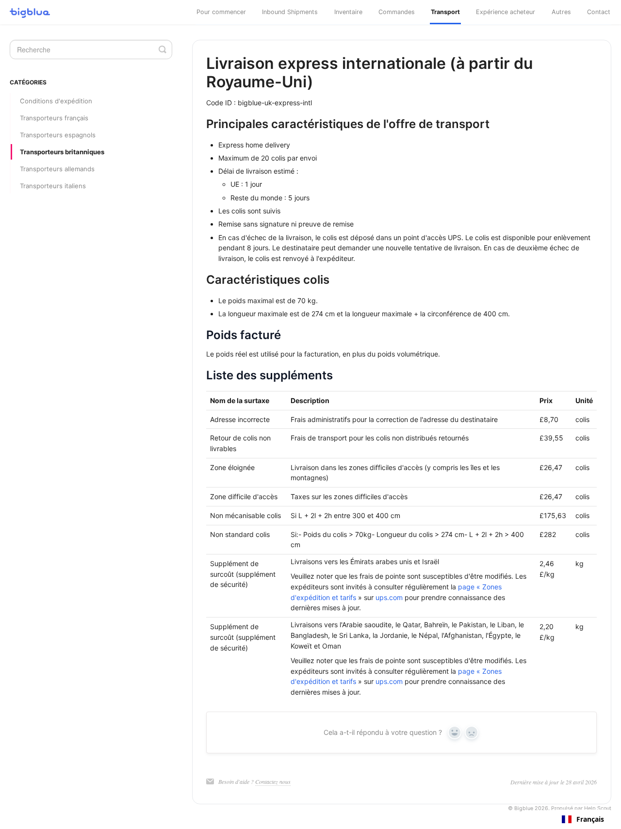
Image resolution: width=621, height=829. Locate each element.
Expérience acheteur (505, 12)
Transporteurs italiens (53, 186)
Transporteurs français (54, 118)
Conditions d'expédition (56, 101)
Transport (445, 12)
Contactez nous (273, 781)
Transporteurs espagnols (58, 135)
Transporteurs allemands (57, 169)
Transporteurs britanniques (62, 152)
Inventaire (348, 12)
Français (590, 819)
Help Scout (597, 808)
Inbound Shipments (290, 12)
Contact (598, 12)
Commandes (396, 12)
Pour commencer (221, 12)
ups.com (389, 597)
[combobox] (583, 819)
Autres (561, 12)
